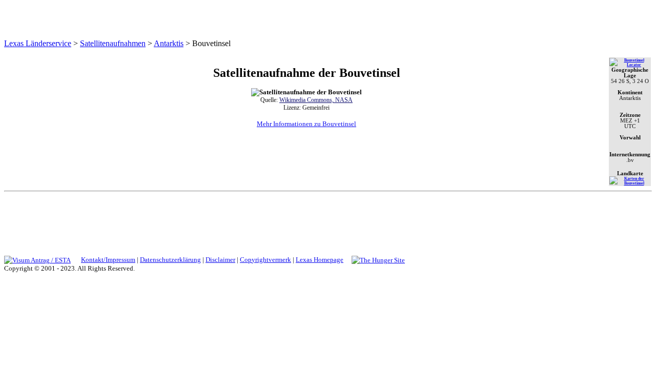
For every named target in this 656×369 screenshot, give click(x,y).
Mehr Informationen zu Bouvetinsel (306, 124)
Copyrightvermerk (265, 259)
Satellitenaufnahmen (113, 43)
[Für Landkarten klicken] (629, 183)
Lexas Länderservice (37, 43)
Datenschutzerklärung (170, 259)
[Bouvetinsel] (629, 65)
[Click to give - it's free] (378, 259)
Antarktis (168, 43)
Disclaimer (220, 259)
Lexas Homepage (319, 259)
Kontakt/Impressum (108, 259)
